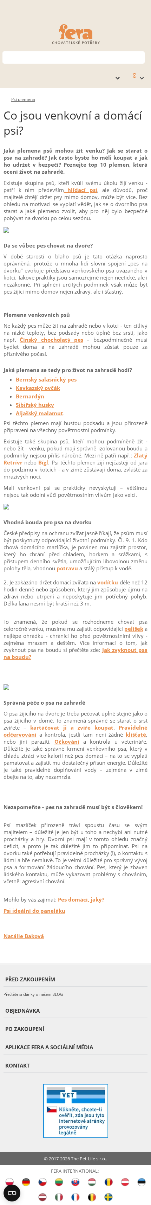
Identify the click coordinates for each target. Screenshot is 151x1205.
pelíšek (133, 628)
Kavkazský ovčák (38, 387)
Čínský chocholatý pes (51, 339)
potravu (67, 568)
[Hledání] (139, 56)
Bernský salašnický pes (46, 379)
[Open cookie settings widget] (12, 1193)
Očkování (66, 741)
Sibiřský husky (35, 404)
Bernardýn (30, 396)
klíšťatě (136, 734)
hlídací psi (80, 189)
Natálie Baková (24, 936)
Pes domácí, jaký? (81, 899)
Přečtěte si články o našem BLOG (33, 994)
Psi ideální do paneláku (34, 910)
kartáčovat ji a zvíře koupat (69, 727)
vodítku (107, 582)
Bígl (43, 462)
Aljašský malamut (39, 413)
